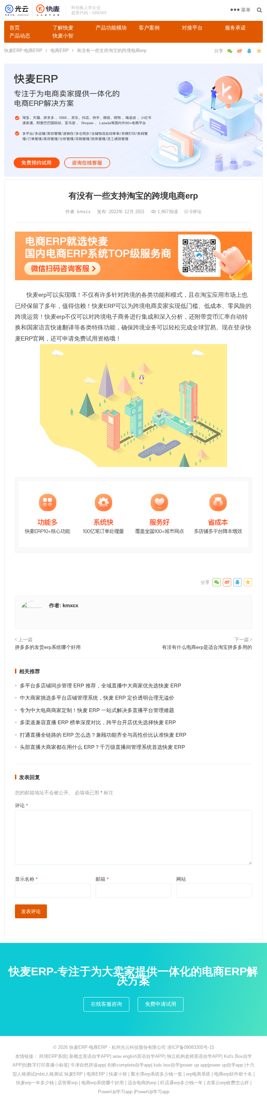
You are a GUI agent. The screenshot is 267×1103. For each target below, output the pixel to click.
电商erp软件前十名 (233, 1074)
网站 (181, 879)
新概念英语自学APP (89, 1056)
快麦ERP (73, 1074)
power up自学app (226, 1065)
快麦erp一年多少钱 (35, 1082)
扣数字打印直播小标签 (45, 1065)
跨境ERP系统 (53, 1056)
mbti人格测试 (49, 1074)
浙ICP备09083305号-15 (190, 1047)
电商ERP (59, 50)
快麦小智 (62, 36)
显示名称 (26, 879)
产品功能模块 (111, 28)
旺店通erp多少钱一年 (181, 1082)
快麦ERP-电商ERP (23, 50)
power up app (194, 1065)
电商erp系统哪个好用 (102, 1082)
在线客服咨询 (106, 1004)
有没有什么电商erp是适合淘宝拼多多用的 (207, 647)
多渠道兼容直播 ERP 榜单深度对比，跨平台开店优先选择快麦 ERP (98, 722)
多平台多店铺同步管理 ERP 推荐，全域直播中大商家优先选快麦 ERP (100, 685)
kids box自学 (167, 1065)
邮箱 (102, 879)
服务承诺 (235, 28)
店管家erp (68, 1082)
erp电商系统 (198, 1074)
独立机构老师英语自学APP (194, 1056)
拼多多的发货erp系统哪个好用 (48, 647)
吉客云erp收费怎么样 (228, 1082)
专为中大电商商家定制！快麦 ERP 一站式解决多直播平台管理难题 (97, 710)
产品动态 (19, 36)
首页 (14, 28)
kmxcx (84, 211)
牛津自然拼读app (88, 1065)
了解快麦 (62, 28)
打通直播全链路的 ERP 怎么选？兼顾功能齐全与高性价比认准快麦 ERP (103, 735)
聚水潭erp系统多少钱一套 (156, 1074)
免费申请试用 (160, 1004)
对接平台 (192, 28)
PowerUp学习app (115, 1091)
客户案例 (149, 28)
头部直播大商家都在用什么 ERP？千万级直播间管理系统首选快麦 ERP (102, 747)
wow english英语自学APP (138, 1056)
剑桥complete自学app (129, 1065)
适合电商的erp (142, 1082)
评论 (21, 805)
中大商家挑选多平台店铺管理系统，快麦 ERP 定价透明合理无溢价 (97, 698)
